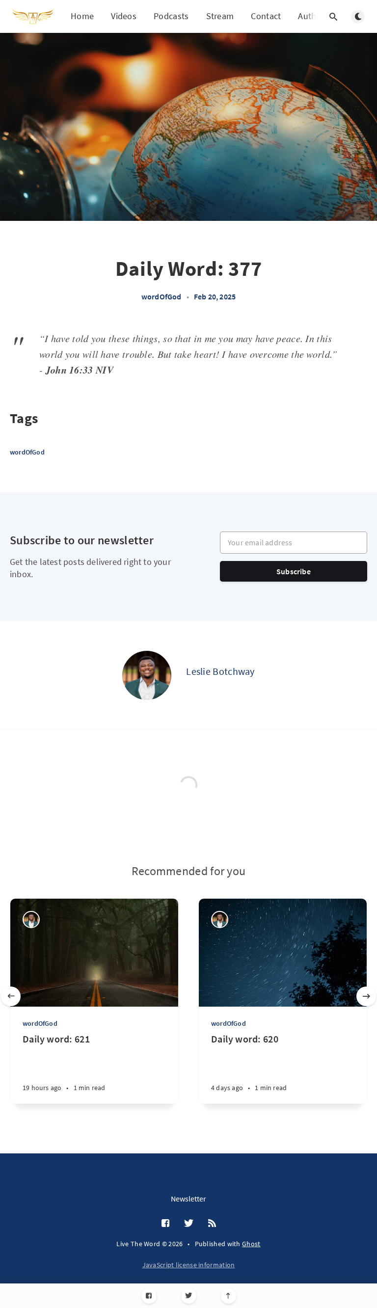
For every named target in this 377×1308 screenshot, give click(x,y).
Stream (220, 16)
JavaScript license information (188, 1264)
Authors (313, 16)
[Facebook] (149, 1296)
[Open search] (333, 17)
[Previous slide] (11, 996)
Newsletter (188, 1198)
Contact (266, 16)
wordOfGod (161, 296)
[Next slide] (366, 996)
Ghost (251, 1243)
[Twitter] (188, 1296)
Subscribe (293, 571)
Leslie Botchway (220, 671)
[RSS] (212, 1223)
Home (82, 16)
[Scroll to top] (228, 1296)
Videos (123, 16)
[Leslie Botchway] (146, 675)
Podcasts (171, 16)
